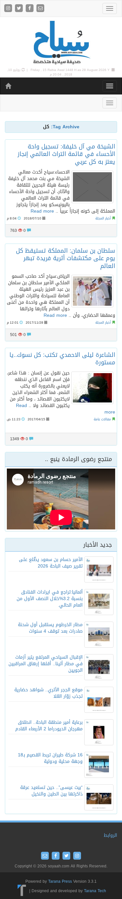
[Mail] (40, 8)
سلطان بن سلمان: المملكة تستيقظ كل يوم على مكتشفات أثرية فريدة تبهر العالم (65, 258)
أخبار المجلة (103, 218)
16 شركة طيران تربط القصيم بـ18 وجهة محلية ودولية (50, 758)
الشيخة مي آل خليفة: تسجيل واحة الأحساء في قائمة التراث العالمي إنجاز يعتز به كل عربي (66, 154)
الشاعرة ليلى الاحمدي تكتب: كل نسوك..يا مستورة (62, 358)
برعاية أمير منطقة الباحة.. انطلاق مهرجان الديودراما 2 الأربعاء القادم (49, 725)
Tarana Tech (95, 890)
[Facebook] (30, 8)
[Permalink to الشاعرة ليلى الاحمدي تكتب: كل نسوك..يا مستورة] (92, 388)
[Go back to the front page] (61, 42)
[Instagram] (9, 8)
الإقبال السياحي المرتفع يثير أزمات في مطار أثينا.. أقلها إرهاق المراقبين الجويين (45, 664)
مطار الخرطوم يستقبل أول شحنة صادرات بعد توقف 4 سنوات (50, 628)
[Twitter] (19, 8)
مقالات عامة (102, 419)
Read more (42, 211)
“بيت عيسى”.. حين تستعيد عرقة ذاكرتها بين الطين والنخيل (51, 790)
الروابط (110, 835)
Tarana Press (60, 881)
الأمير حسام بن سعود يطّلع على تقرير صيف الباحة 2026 (51, 562)
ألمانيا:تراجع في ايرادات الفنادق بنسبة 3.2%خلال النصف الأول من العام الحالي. (50, 599)
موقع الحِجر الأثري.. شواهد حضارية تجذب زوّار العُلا (48, 693)
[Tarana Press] (22, 890)
